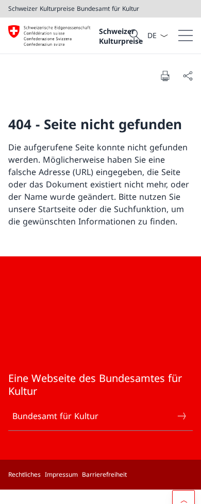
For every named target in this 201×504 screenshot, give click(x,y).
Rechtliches (24, 474)
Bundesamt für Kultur (55, 416)
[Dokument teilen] (187, 75)
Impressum (61, 474)
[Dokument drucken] (165, 75)
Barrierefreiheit (104, 474)
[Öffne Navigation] (185, 35)
